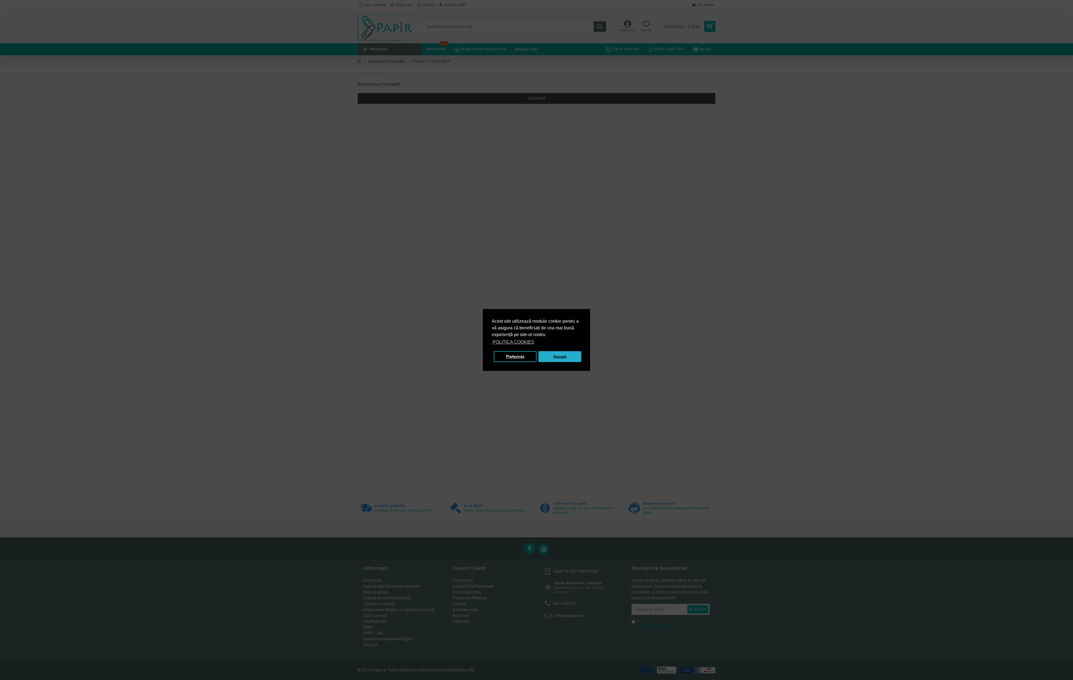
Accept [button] (560, 356)
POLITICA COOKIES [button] (513, 342)
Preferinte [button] (515, 356)
